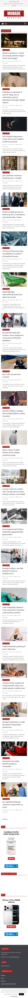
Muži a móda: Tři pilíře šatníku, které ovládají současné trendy (11, 452)
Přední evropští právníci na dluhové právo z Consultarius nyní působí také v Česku (13, 214)
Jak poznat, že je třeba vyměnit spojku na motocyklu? (10, 763)
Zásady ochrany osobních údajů (8, 984)
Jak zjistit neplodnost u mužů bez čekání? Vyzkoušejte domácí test (13, 724)
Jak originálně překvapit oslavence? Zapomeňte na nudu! (12, 804)
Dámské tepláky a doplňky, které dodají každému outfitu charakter (13, 413)
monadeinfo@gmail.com (14, 957)
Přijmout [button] (21, 994)
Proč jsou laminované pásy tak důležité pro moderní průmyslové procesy (12, 253)
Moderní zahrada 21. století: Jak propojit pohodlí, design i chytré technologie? (13, 55)
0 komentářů (19, 61)
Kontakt (3, 975)
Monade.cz (13, 61)
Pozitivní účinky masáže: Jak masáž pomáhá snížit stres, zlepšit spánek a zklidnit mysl (13, 685)
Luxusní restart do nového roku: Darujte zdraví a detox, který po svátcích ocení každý (13, 491)
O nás (2, 978)
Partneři (3, 981)
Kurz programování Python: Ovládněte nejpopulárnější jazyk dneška (13, 532)
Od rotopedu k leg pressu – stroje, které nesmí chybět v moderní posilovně (13, 139)
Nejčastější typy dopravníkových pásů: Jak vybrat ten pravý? (12, 294)
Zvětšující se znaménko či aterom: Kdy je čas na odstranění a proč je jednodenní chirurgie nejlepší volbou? (13, 97)
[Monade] (2, 23)
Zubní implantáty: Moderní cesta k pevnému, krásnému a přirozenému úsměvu (13, 610)
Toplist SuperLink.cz (5, 965)
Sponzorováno (6, 89)
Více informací (14, 996)
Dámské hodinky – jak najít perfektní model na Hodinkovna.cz (12, 571)
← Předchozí (4, 819)
